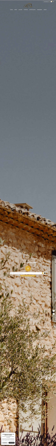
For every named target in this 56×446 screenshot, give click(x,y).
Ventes (15, 9)
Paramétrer (5, 442)
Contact (45, 9)
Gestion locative (32, 9)
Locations (20, 9)
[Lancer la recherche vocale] (27, 268)
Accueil (11, 9)
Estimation (26, 9)
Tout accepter (11, 442)
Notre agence (39, 9)
